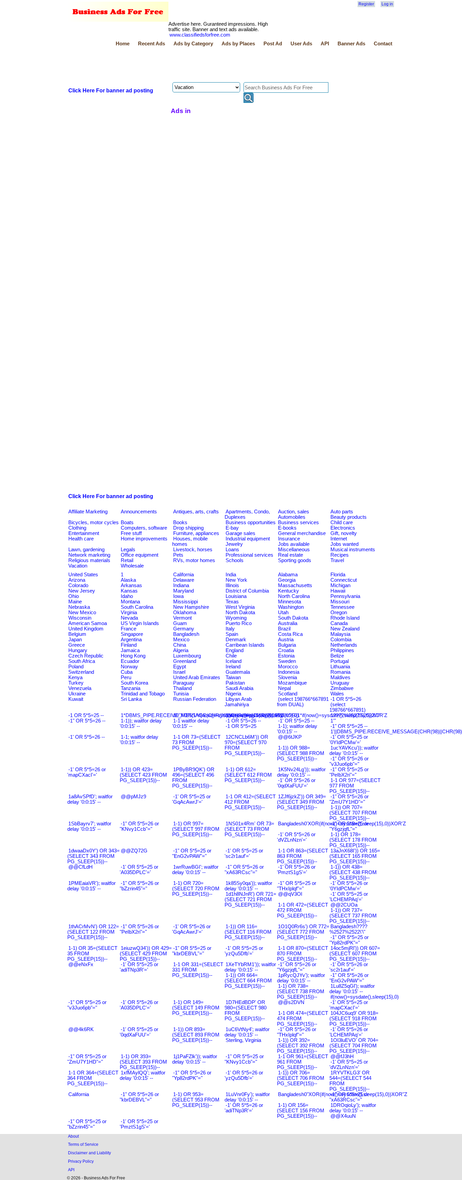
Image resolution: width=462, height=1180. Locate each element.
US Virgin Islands (140, 623)
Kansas (129, 591)
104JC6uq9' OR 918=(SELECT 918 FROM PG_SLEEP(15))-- (353, 1018)
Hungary (77, 650)
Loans (232, 549)
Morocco (288, 666)
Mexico (181, 639)
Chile (231, 656)
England (235, 650)
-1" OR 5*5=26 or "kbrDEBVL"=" (139, 1097)
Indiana (181, 585)
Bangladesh (186, 634)
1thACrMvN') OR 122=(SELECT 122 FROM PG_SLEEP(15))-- (93, 932)
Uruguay (339, 683)
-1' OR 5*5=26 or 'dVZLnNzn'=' (296, 837)
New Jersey (81, 591)
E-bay (232, 528)
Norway (129, 666)
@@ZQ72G (134, 850)
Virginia (129, 612)
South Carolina (137, 607)
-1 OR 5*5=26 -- (243, 720)
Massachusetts (295, 585)
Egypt (179, 666)
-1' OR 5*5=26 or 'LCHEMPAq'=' (348, 1032)
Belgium (77, 634)
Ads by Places (238, 43)
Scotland (287, 693)
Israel (179, 672)
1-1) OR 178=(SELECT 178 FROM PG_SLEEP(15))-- (353, 840)
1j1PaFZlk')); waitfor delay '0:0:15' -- (194, 1059)
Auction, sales (293, 511)
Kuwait (75, 699)
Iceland (233, 661)
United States (83, 574)
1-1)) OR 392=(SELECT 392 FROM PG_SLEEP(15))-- (300, 1046)
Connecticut (343, 580)
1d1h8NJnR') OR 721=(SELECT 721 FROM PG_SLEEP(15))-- (250, 899)
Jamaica (130, 650)
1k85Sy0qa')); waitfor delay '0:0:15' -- (248, 886)
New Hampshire (191, 607)
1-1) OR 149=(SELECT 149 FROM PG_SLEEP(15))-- (196, 1008)
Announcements (139, 511)
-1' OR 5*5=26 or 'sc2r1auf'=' (348, 967)
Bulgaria (287, 645)
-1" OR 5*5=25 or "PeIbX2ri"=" (349, 772)
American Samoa (87, 623)
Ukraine (77, 693)
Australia (287, 623)
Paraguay (183, 683)
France (128, 628)
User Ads (301, 43)
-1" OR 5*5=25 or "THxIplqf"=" (296, 886)
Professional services (249, 555)
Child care (341, 522)
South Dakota (293, 618)
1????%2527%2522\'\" (355, 715)
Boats (127, 522)
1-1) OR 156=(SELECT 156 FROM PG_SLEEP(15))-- (300, 1111)
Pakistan (235, 683)
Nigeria (233, 693)
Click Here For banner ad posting (110, 90)
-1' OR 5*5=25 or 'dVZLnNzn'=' (348, 1064)
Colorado (78, 585)
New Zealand (345, 628)
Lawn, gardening (86, 549)
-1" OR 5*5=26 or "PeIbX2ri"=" (139, 929)
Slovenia (287, 677)
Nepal (284, 688)
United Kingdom (85, 628)
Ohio (73, 596)
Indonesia (288, 672)
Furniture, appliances (196, 533)
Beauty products (348, 517)
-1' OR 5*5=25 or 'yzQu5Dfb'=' (244, 950)
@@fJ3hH (342, 1056)
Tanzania (130, 688)
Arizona (76, 580)
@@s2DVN (291, 1002)
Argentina (131, 639)
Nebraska (79, 607)
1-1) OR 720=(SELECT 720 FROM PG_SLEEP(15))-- (196, 889)
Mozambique (292, 683)
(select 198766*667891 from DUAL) (303, 701)
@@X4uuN (343, 1116)
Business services (298, 522)
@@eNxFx (80, 964)
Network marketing (89, 555)
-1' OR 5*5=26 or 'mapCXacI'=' (86, 772)
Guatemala (238, 672)
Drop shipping (188, 528)
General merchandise (302, 533)
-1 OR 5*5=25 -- (86, 715)
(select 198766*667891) (347, 707)
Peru (126, 677)
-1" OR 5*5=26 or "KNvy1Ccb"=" (139, 826)
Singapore (132, 634)
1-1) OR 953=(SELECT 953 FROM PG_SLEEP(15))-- (196, 1100)
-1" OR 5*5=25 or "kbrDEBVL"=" (191, 950)
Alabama (288, 574)
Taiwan (233, 677)
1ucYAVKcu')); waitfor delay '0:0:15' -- (353, 750)
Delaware (183, 580)
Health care (81, 538)
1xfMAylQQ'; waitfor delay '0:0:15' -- (142, 1075)
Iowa (178, 596)
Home (123, 43)
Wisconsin (79, 618)
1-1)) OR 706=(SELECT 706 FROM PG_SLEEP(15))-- (300, 1078)
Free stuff (131, 533)
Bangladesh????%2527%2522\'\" (348, 929)
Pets (178, 555)
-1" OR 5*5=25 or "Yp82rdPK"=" (349, 940)
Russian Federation (194, 699)
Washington (291, 607)
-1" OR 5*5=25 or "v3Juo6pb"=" (87, 1005)
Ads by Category (193, 43)
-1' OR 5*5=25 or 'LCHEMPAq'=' (348, 896)
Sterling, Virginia (243, 1040)
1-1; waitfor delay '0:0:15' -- (139, 739)
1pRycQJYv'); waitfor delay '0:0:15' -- (301, 978)
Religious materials (89, 560)
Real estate (290, 555)
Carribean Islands (245, 645)
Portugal (339, 661)
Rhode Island (345, 618)
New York (236, 580)
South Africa (81, 661)
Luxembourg (187, 656)
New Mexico (82, 612)
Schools (235, 560)
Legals (128, 549)
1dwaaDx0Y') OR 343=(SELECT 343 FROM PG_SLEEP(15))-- (93, 856)
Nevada (129, 618)
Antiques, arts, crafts (196, 511)
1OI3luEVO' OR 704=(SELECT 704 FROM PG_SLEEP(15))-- (353, 1046)
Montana (130, 601)
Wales (337, 693)
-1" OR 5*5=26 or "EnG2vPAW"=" (349, 978)
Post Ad (272, 43)
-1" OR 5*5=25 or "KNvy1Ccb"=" (244, 1059)
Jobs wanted (344, 544)
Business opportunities (251, 522)
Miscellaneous (294, 549)
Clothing (77, 528)
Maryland (183, 591)
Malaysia (340, 634)
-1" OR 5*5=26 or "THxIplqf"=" (296, 1032)
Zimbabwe (341, 688)
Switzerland (81, 672)
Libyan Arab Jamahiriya (238, 701)
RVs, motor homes (194, 560)
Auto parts (341, 511)
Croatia (286, 650)
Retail (127, 560)
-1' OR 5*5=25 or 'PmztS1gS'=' (139, 1124)
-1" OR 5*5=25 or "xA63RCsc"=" (349, 1097)
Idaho (127, 596)
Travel (337, 560)
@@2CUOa (343, 905)
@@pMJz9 (133, 796)
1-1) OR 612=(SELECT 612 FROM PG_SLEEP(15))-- (248, 775)
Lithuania (340, 666)
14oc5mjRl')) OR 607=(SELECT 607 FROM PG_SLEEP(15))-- (354, 953)
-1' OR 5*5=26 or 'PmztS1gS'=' (296, 869)
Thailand (182, 688)
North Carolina (294, 596)
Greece (76, 645)
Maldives (340, 677)
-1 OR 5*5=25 (241, 726)
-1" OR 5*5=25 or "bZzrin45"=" (87, 1124)
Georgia (287, 580)
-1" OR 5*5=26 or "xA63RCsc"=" (244, 869)
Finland (129, 645)
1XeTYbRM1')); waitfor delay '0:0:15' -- (250, 967)
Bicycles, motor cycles (93, 522)
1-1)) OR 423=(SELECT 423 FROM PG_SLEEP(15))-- (143, 775)
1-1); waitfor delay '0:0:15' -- (297, 728)
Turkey (76, 683)
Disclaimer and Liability (89, 1153)
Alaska (128, 580)
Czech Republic (85, 656)
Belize (337, 656)
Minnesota (289, 601)
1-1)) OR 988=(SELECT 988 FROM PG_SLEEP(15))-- (300, 753)
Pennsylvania (345, 596)
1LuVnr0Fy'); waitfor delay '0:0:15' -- (247, 1097)
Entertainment (83, 533)
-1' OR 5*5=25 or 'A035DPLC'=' (139, 869)
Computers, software (144, 528)
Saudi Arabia (239, 688)
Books (180, 522)
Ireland (233, 666)
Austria (286, 639)
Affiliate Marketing (88, 511)
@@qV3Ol (290, 894)
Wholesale (132, 566)
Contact (383, 43)
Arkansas (131, 585)
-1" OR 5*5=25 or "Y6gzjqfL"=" (349, 826)
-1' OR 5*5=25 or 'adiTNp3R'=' (139, 967)
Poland (76, 666)
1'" (333, 720)
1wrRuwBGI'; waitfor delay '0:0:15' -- (195, 869)
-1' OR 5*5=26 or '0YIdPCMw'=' (348, 886)
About (73, 1136)
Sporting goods (294, 560)
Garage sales (240, 533)
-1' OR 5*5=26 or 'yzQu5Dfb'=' (244, 1075)
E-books (287, 528)
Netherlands (343, 645)
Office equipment (139, 555)
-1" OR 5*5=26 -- (87, 720)
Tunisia (181, 693)
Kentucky (288, 591)
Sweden (287, 661)
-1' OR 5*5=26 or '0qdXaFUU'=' (296, 783)
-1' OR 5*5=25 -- (296, 720)
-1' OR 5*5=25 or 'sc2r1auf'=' (244, 853)
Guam (180, 623)
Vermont (182, 618)
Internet (338, 538)
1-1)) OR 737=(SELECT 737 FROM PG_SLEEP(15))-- (353, 916)
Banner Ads (351, 43)
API (325, 43)
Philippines (342, 650)
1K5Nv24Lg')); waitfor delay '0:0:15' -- (301, 772)
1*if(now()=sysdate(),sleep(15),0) (262, 715)
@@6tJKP (290, 737)
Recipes (339, 555)
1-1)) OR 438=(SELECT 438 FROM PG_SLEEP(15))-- (353, 872)
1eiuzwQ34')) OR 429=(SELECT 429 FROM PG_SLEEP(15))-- (146, 953)
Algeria (180, 650)
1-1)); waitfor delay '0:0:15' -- (141, 723)
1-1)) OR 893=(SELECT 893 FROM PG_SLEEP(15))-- (196, 1035)
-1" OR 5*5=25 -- (349, 726)
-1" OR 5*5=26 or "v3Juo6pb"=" (349, 761)
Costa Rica (290, 634)
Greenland (184, 661)
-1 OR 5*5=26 (345, 699)
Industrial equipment (248, 538)
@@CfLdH (80, 867)
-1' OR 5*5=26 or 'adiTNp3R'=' (244, 1108)
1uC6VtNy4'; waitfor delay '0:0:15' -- (247, 1032)
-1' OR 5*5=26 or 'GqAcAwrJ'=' (191, 929)
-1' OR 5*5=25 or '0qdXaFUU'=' (139, 1032)
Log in (387, 4)
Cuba (127, 672)
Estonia (286, 656)
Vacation (77, 566)
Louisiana (236, 596)
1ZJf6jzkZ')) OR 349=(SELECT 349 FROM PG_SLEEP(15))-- (301, 802)
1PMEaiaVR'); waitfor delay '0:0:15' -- (91, 886)
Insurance (289, 538)
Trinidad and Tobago (143, 693)
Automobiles (291, 517)
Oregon (338, 612)
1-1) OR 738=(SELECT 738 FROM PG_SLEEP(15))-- (300, 991)
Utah (283, 612)
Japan (75, 639)
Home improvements (144, 538)
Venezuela (79, 688)
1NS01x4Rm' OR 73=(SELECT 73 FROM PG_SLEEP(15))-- (249, 829)
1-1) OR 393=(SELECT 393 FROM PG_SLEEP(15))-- (143, 1062)
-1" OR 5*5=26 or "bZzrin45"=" (139, 886)
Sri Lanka (131, 699)
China (179, 645)
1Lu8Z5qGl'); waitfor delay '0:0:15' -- (352, 988)
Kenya (75, 677)
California (183, 574)
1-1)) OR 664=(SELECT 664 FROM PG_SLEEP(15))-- (248, 981)
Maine (75, 601)
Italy (230, 628)
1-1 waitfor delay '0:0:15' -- (190, 723)
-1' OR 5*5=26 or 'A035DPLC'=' (139, 1005)
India (231, 574)
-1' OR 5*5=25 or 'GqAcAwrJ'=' (191, 799)
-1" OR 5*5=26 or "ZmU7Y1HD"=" (349, 799)
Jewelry (234, 544)
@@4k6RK (81, 1029)
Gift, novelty (343, 533)
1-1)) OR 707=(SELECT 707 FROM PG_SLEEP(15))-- (353, 813)
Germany (183, 628)
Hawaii (337, 591)
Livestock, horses (192, 549)
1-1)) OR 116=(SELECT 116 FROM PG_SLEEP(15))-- (248, 932)
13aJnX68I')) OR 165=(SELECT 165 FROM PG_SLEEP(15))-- (354, 856)
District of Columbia (247, 591)
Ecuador (130, 661)
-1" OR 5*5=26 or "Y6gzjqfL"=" (296, 967)
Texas (232, 601)
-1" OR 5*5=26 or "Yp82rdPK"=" (191, 1075)
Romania (340, 672)
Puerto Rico (239, 623)
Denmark (236, 639)
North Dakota (240, 612)
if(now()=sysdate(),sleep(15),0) (364, 997)
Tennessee (342, 607)
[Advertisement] (190, 65)
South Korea (134, 683)
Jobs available (293, 544)
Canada (339, 623)
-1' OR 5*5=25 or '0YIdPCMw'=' (348, 739)
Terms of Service (83, 1144)
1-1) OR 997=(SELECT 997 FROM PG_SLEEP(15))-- (196, 829)
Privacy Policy (81, 1161)
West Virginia (240, 607)
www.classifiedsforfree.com (199, 35)
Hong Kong (133, 656)
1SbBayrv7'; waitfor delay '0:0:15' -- (89, 826)
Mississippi (185, 601)
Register (366, 4)
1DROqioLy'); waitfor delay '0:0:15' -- (352, 1108)
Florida (337, 574)
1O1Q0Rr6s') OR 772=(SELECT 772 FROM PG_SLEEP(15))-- (303, 932)
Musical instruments (352, 549)
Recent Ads (151, 43)
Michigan (340, 585)
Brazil (284, 628)
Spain (232, 634)
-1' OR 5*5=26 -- (86, 737)
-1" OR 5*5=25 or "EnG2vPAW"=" (191, 853)
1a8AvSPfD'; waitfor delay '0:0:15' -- (90, 799)
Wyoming (236, 618)
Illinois (232, 585)
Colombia (340, 639)
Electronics (342, 528)
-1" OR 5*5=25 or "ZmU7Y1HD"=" (87, 1059)
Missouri (339, 601)
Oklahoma (184, 612)
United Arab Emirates (196, 677)
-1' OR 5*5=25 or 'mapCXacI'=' (348, 1005)
